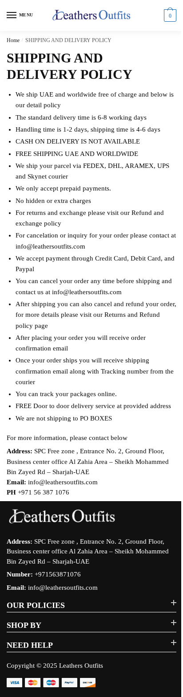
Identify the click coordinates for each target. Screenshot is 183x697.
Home (13, 40)
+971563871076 (58, 574)
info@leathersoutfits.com (63, 587)
